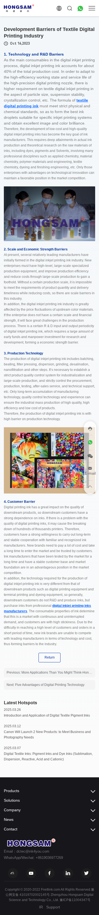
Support (53, 907)
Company (12, 810)
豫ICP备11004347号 (75, 900)
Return (50, 657)
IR (41, 907)
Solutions (12, 800)
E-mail (90, 473)
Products (11, 791)
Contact (10, 829)
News (8, 819)
